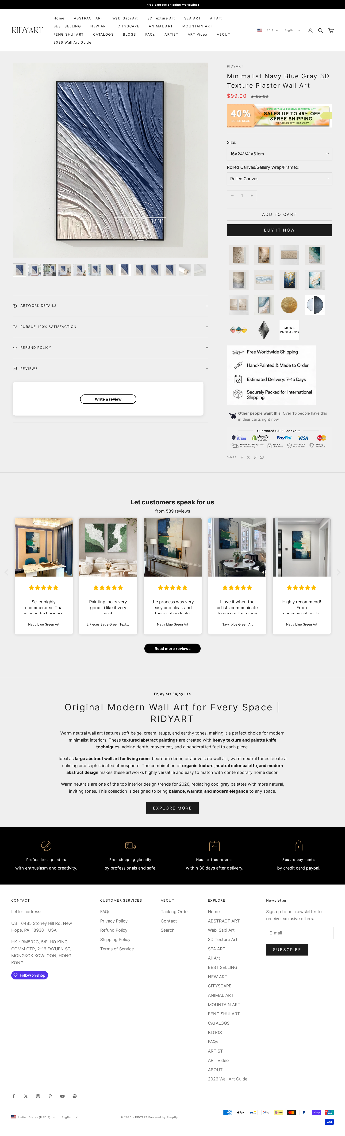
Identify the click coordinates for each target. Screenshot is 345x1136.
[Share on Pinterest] (255, 457)
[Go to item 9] (139, 269)
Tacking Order (175, 911)
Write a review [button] (108, 399)
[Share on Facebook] (242, 457)
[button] (7, 572)
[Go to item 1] (19, 269)
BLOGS (129, 34)
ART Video (197, 34)
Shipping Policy (115, 939)
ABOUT (223, 34)
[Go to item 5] (79, 269)
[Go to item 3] (49, 269)
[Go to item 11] (169, 269)
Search (168, 930)
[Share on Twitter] (248, 457)
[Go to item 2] (34, 269)
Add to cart (279, 214)
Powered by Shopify (163, 1117)
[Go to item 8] (124, 269)
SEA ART (192, 18)
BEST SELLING (67, 26)
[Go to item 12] (184, 269)
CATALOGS (103, 34)
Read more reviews (173, 648)
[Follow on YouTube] (62, 1096)
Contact (169, 921)
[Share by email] (262, 457)
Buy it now (279, 230)
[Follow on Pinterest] (50, 1096)
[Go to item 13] (199, 269)
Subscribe (287, 949)
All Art (216, 18)
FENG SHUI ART (69, 34)
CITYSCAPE (128, 26)
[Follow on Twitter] (25, 1096)
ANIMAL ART (161, 26)
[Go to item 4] (64, 269)
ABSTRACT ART (88, 18)
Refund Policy (113, 930)
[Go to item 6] (94, 269)
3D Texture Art (161, 18)
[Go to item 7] (109, 269)
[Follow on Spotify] (74, 1096)
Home (59, 18)
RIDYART (235, 66)
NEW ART (99, 26)
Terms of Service (117, 948)
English (290, 30)
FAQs (150, 34)
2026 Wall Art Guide (72, 42)
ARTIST (171, 34)
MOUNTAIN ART (197, 26)
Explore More (172, 808)
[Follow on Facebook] (13, 1096)
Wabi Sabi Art (125, 18)
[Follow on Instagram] (38, 1096)
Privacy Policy (114, 921)
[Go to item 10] (154, 269)
